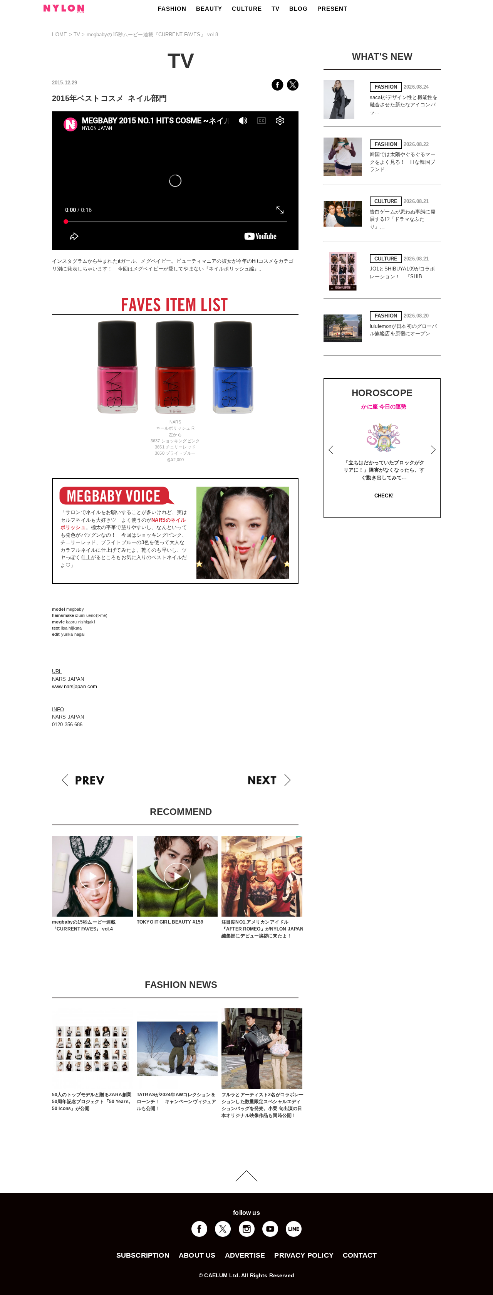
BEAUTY (209, 8)
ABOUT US (197, 1255)
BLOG (298, 8)
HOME (59, 34)
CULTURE (247, 8)
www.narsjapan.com (74, 686)
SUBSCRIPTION (142, 1255)
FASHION (172, 8)
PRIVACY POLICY (304, 1255)
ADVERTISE (245, 1255)
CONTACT (360, 1255)
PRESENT (332, 8)
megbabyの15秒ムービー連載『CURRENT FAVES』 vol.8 (152, 34)
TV (276, 8)
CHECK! (384, 496)
